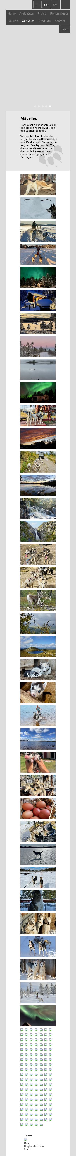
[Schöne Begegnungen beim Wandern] (38, 601)
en (37, 5)
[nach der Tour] (36, 1045)
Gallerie (13, 21)
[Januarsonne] (50, 1080)
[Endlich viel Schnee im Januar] (38, 231)
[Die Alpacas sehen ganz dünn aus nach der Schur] (36, 1040)
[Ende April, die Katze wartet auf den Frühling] (41, 1070)
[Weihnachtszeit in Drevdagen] (31, 1030)
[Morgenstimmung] (50, 1050)
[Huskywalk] (31, 1065)
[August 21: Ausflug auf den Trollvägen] (21, 1105)
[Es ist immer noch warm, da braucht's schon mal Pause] (38, 554)
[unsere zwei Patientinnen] (21, 1060)
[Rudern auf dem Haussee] (26, 1065)
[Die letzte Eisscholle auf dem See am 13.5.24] (41, 1040)
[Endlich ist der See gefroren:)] (36, 1030)
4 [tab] (45, 106)
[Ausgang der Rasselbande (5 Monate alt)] (45, 1090)
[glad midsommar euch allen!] (31, 1040)
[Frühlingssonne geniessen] (38, 185)
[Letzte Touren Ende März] (38, 878)
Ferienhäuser (59, 13)
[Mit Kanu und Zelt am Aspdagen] (45, 1035)
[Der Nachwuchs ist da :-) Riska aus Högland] (36, 1050)
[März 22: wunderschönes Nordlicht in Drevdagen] (50, 1090)
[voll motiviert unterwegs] (41, 1080)
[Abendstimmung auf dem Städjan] (45, 1080)
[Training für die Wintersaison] (36, 1060)
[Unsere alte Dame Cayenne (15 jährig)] (41, 1045)
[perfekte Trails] (38, 993)
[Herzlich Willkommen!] (21, 1040)
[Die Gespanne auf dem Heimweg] (31, 1080)
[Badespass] (21, 1090)
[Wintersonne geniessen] (38, 924)
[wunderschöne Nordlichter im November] (45, 1050)
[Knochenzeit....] (41, 1030)
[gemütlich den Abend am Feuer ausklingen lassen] (26, 1075)
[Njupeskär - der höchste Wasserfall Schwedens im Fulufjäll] (38, 531)
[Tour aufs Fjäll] (50, 1045)
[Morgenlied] (38, 416)
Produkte (44, 21)
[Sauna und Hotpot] (26, 1050)
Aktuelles (28, 21)
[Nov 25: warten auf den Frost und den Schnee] (38, 370)
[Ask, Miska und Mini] (38, 785)
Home (12, 13)
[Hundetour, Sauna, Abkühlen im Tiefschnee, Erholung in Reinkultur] (38, 300)
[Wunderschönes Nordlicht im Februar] (45, 1075)
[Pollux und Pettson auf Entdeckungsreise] (26, 1095)
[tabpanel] (38, 55)
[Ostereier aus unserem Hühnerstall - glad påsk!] (38, 808)
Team (64, 29)
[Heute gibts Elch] (31, 1100)
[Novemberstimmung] (41, 1050)
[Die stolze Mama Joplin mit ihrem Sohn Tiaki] (38, 670)
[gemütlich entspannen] (31, 1055)
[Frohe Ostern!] (38, 208)
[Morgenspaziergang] (21, 1065)
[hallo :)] (21, 1035)
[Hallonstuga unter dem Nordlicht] (38, 277)
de (46, 5)
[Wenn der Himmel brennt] (38, 439)
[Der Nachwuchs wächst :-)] (26, 1035)
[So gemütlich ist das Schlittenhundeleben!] (41, 1075)
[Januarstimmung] (45, 1115)
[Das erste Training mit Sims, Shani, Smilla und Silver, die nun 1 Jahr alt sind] (38, 462)
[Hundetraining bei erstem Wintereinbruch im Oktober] (50, 1055)
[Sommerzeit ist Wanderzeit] (21, 1070)
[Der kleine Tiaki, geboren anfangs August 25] (38, 693)
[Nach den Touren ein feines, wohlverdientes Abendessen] (21, 1095)
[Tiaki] (38, 762)
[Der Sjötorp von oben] (36, 1080)
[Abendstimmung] (31, 1050)
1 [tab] (34, 106)
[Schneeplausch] (31, 1075)
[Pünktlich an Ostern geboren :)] (21, 1110)
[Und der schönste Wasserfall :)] (38, 508)
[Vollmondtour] (50, 1040)
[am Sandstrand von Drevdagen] (38, 739)
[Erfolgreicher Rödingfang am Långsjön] (21, 1080)
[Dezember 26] (38, 323)
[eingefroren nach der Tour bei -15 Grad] (21, 1055)
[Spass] (50, 1030)
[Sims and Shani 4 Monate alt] (38, 970)
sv (55, 5)
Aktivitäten (26, 13)
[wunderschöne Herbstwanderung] (38, 647)
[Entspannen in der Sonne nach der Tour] (45, 1070)
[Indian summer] (31, 1035)
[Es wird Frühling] (36, 1090)
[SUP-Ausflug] (45, 1085)
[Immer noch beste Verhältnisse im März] (50, 1070)
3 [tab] (42, 106)
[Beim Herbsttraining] (31, 1085)
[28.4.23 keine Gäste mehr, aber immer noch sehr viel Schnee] (36, 1070)
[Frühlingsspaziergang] (38, 831)
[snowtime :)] (36, 1055)
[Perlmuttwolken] (21, 1030)
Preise (42, 13)
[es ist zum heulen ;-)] (21, 1045)
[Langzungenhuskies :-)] (26, 1060)
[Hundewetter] (41, 1090)
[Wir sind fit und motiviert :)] (38, 947)
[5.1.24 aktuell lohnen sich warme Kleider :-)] (21, 1050)
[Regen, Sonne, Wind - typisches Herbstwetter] (38, 624)
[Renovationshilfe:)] (36, 1065)
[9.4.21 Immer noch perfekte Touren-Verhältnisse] (26, 1110)
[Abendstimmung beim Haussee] (38, 485)
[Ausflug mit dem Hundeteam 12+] (38, 254)
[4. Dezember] (45, 1030)
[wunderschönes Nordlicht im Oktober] (38, 393)
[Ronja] (45, 1040)
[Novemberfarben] (38, 347)
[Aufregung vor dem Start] (31, 1045)
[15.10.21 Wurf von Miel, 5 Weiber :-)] (26, 1100)
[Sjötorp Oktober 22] (26, 1085)
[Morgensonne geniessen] (26, 1040)
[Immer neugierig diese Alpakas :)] (41, 1065)
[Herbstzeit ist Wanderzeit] (31, 1060)
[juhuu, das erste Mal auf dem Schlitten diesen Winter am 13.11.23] (26, 1055)
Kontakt (59, 21)
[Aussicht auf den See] (41, 1055)
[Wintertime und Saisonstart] (21, 1085)
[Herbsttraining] (41, 1085)
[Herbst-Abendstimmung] (45, 1060)
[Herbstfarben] (41, 1060)
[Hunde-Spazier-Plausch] (31, 1095)
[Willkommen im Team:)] (50, 1035)
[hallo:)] (50, 1060)
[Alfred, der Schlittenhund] (41, 1115)
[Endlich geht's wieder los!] (38, 577)
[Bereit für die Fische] (45, 1065)
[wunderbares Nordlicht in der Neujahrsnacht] (38, 1016)
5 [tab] (49, 106)
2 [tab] (38, 106)
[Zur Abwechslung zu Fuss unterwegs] (36, 1115)
